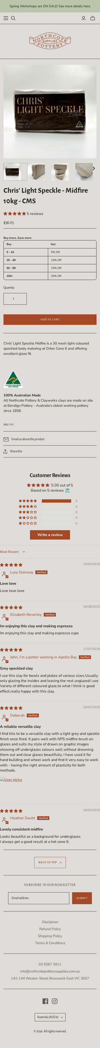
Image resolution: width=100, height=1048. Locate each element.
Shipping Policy (50, 936)
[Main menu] (5, 18)
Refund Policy (50, 929)
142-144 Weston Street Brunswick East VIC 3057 (50, 978)
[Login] (83, 18)
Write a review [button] (50, 534)
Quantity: (9, 287)
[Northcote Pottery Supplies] (50, 41)
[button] (15, 213)
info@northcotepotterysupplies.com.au (50, 971)
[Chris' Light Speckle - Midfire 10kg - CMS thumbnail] (15, 172)
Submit (82, 898)
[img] (11, 565)
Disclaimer (50, 922)
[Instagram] (54, 1001)
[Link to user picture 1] (11, 788)
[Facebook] (45, 1001)
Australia (47, 1017)
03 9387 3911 (50, 964)
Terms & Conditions (50, 943)
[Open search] (13, 18)
